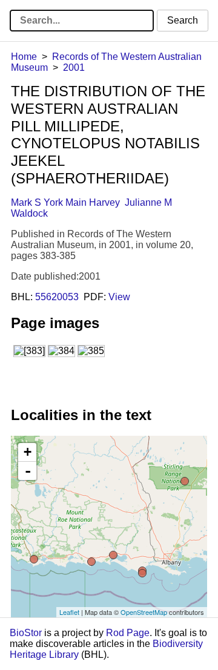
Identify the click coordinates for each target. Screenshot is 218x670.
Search (182, 20)
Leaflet (69, 612)
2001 (74, 67)
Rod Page (128, 633)
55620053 (57, 297)
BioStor (26, 633)
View (119, 297)
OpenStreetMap (144, 612)
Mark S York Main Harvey (65, 202)
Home (24, 56)
